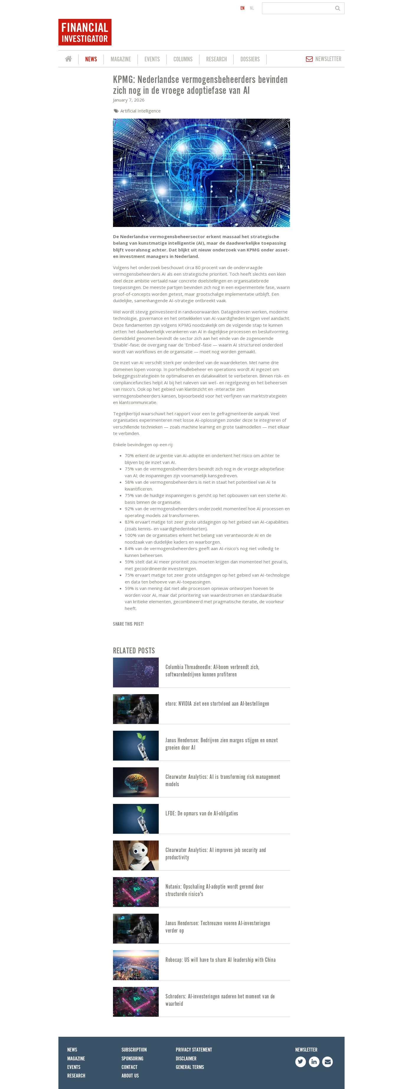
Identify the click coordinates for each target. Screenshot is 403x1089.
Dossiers (250, 59)
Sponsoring (132, 1059)
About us (130, 1076)
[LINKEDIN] (314, 1062)
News (91, 59)
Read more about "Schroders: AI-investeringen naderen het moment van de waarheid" (201, 1002)
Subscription (134, 1050)
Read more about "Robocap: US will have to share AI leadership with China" (201, 965)
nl (252, 8)
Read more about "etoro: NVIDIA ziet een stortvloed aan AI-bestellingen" (201, 709)
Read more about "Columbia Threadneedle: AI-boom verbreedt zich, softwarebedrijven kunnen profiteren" (201, 672)
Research (216, 59)
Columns (183, 59)
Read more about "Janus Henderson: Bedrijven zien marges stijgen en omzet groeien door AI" (201, 746)
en (242, 8)
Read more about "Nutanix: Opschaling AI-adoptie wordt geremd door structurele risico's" (201, 892)
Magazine (121, 59)
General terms (190, 1067)
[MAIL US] (327, 1062)
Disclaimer (186, 1059)
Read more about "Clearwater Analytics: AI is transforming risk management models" (201, 782)
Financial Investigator (68, 60)
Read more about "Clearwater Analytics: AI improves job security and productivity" (201, 855)
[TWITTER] (300, 1062)
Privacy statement (194, 1050)
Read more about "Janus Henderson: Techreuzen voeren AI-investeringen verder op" (201, 929)
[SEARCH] (338, 8)
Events (152, 59)
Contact (129, 1067)
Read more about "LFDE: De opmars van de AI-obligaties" (201, 819)
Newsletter (328, 59)
